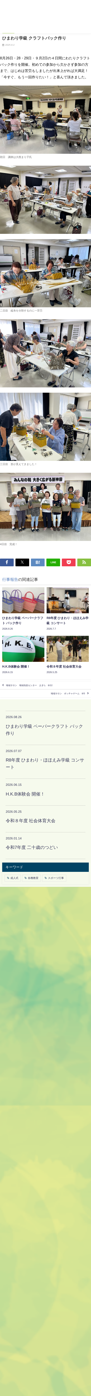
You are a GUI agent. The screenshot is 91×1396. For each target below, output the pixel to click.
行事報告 (10, 580)
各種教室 (33, 878)
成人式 (14, 878)
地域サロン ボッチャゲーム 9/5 (68, 693)
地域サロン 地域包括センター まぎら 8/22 (30, 685)
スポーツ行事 (56, 878)
